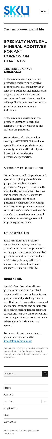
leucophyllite (10, 354)
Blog (6, 415)
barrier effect (10, 351)
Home (7, 388)
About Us (9, 394)
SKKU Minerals (11, 431)
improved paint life (34, 351)
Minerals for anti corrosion (28, 354)
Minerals (23, 348)
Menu (43, 11)
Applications (10, 408)
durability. (21, 351)
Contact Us (10, 422)
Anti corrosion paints (38, 348)
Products (9, 401)
